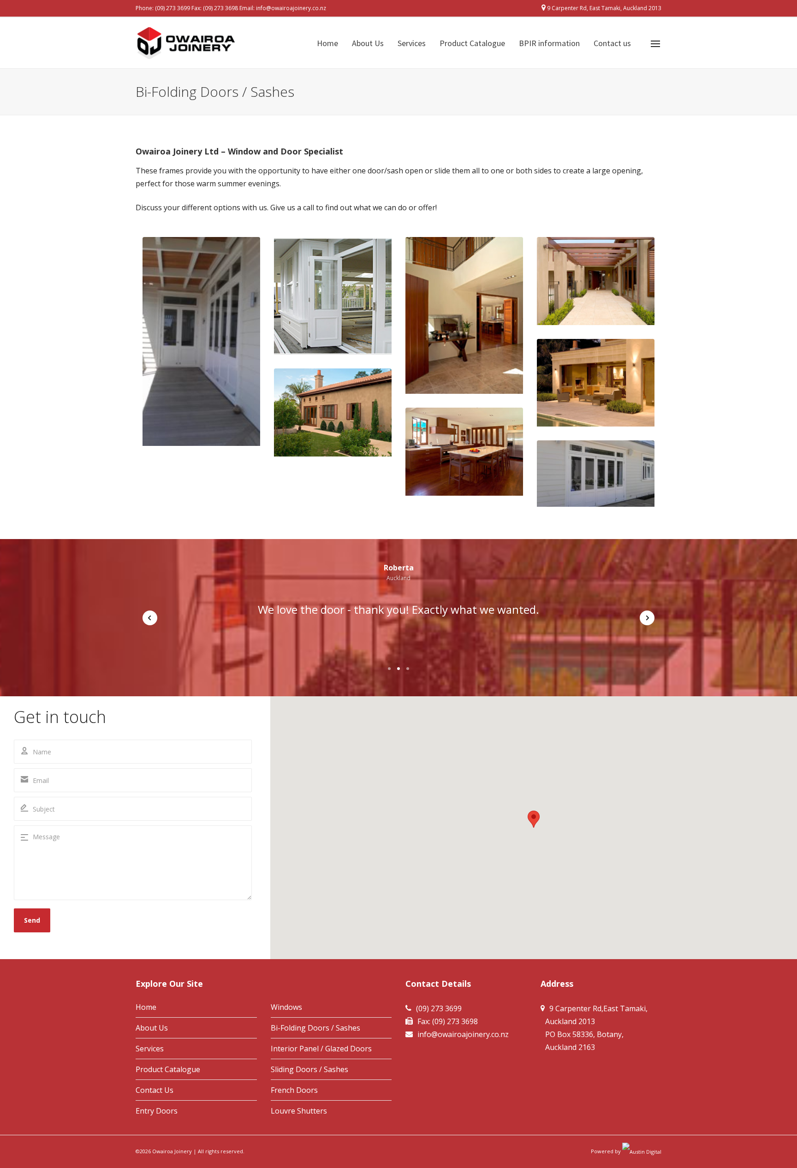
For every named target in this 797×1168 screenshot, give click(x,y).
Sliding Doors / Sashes (309, 1069)
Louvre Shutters (299, 1111)
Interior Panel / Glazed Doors (321, 1048)
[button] (534, 819)
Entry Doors (157, 1111)
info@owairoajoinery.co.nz (291, 8)
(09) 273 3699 (172, 8)
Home (146, 1007)
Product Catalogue (168, 1069)
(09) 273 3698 (220, 8)
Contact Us (154, 1090)
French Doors (294, 1090)
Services (150, 1048)
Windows (286, 1007)
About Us (152, 1028)
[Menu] (655, 43)
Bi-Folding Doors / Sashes (315, 1028)
